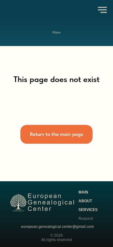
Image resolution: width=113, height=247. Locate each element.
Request (85, 218)
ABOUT (85, 201)
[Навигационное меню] (102, 10)
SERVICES (88, 210)
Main (56, 32)
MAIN (83, 192)
